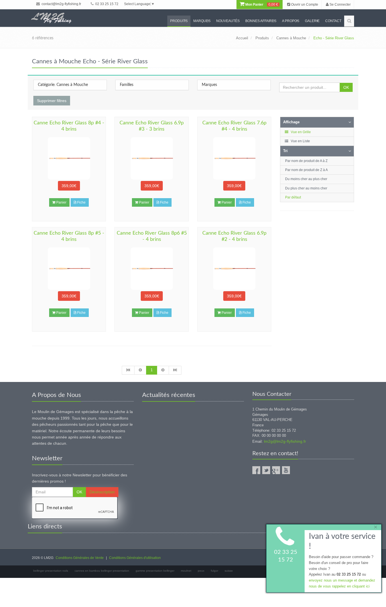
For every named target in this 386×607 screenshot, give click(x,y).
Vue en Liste (300, 141)
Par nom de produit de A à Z (306, 161)
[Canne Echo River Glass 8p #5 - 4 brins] (69, 268)
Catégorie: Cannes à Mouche (63, 85)
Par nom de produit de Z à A (306, 170)
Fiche (81, 202)
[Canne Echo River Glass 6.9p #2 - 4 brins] (234, 268)
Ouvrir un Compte (304, 5)
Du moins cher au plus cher (306, 179)
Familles (126, 85)
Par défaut (293, 197)
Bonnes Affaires (260, 21)
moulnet (186, 570)
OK (346, 87)
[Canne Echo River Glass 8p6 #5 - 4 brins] (151, 268)
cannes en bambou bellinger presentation (102, 570)
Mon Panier (261, 5)
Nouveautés (228, 21)
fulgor (214, 570)
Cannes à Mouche (291, 38)
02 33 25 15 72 (106, 4)
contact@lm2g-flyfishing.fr (61, 4)
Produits (179, 21)
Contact (333, 21)
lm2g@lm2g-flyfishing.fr (285, 441)
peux (201, 570)
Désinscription (102, 492)
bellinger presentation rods (50, 570)
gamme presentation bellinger (155, 570)
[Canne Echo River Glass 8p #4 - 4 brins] (69, 158)
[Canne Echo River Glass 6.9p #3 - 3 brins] (151, 158)
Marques (202, 21)
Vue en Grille (300, 132)
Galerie (312, 21)
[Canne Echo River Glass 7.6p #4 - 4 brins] (234, 158)
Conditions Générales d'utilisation (135, 558)
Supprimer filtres (51, 100)
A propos (290, 21)
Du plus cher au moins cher (306, 188)
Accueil (242, 38)
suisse (229, 570)
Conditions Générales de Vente (80, 558)
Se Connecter (340, 5)
